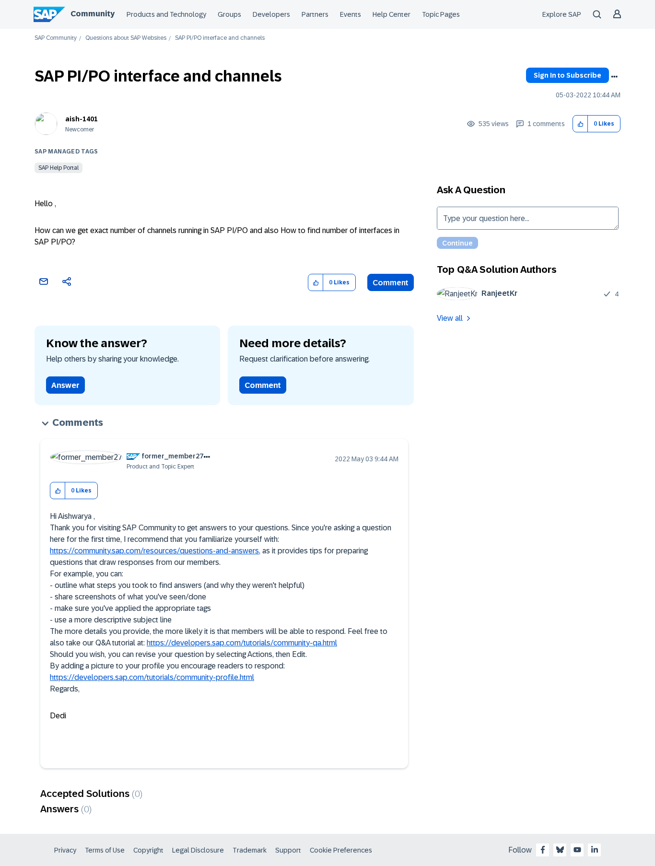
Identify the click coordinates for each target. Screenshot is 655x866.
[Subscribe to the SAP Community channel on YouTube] (577, 850)
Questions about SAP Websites (125, 38)
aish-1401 (81, 119)
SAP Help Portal (58, 167)
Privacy (65, 850)
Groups (229, 14)
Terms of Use (105, 850)
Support (288, 850)
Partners (315, 14)
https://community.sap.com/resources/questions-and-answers (154, 551)
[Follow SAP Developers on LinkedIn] (594, 850)
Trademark (250, 850)
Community (92, 14)
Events (350, 14)
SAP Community (56, 38)
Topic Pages (441, 14)
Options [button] (614, 77)
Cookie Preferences (341, 850)
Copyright (148, 850)
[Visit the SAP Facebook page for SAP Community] (543, 850)
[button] (580, 124)
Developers (271, 14)
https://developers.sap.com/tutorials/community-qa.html (242, 643)
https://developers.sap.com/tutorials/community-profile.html (152, 677)
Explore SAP (561, 14)
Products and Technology (166, 14)
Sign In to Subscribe (567, 75)
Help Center (391, 14)
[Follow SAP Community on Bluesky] (560, 850)
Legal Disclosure (198, 850)
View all (450, 318)
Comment (391, 283)
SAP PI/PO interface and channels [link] (220, 38)
